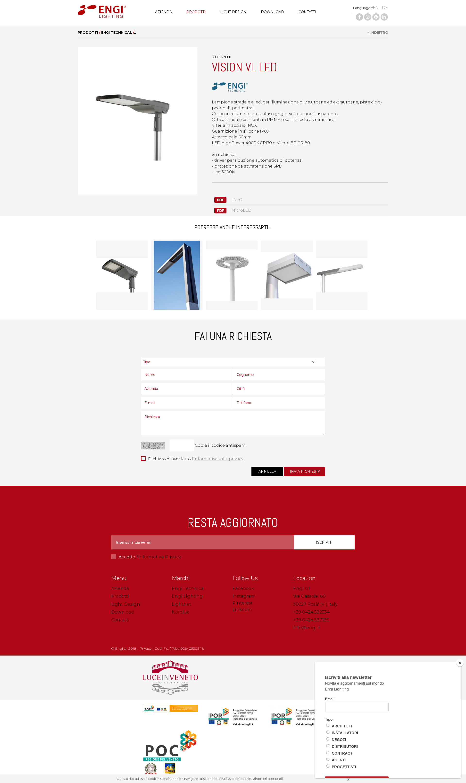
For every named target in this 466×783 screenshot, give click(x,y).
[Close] (460, 662)
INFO (236, 199)
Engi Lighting (187, 596)
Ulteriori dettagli (268, 779)
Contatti (307, 12)
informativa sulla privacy (218, 459)
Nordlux (180, 612)
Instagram (244, 596)
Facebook (243, 588)
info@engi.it (306, 628)
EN (376, 7)
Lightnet (181, 604)
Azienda (163, 12)
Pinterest (243, 603)
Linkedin (242, 609)
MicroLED (241, 210)
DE (385, 7)
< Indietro (377, 32)
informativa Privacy (159, 557)
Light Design (233, 12)
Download (272, 12)
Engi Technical (116, 32)
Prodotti (196, 12)
